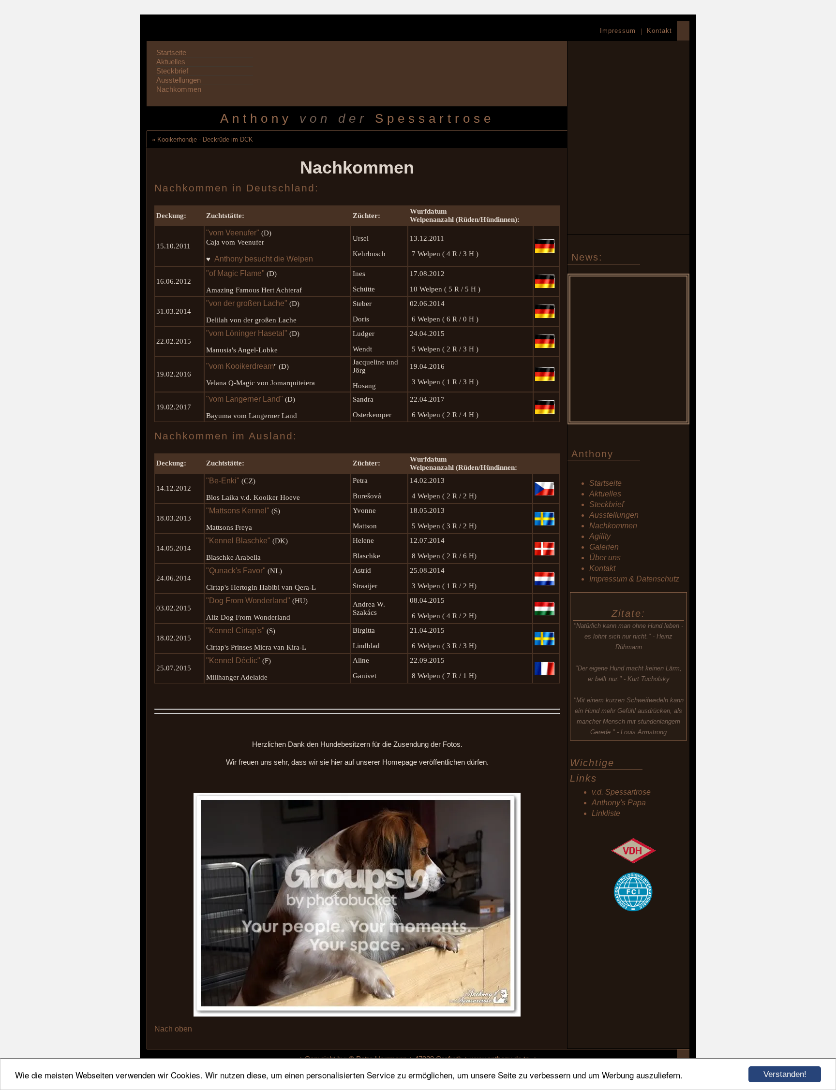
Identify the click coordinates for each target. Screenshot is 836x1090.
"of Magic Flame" (235, 273)
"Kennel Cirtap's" (235, 630)
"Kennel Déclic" (233, 660)
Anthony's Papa (619, 803)
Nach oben (173, 1029)
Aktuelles (170, 62)
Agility (600, 536)
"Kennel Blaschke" (238, 541)
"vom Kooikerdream (240, 366)
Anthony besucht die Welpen (263, 259)
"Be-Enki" (222, 481)
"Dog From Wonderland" (248, 600)
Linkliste (606, 813)
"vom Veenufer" (232, 233)
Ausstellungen (178, 80)
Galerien (604, 547)
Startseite (171, 52)
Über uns (605, 557)
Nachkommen (178, 89)
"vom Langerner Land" (244, 399)
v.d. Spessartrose (621, 792)
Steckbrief (172, 71)
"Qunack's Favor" (236, 571)
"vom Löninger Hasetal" (246, 333)
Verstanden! (784, 1074)
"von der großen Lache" (246, 303)
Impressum (618, 30)
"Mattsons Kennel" (237, 511)
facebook (630, 950)
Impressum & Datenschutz (634, 579)
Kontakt (659, 30)
